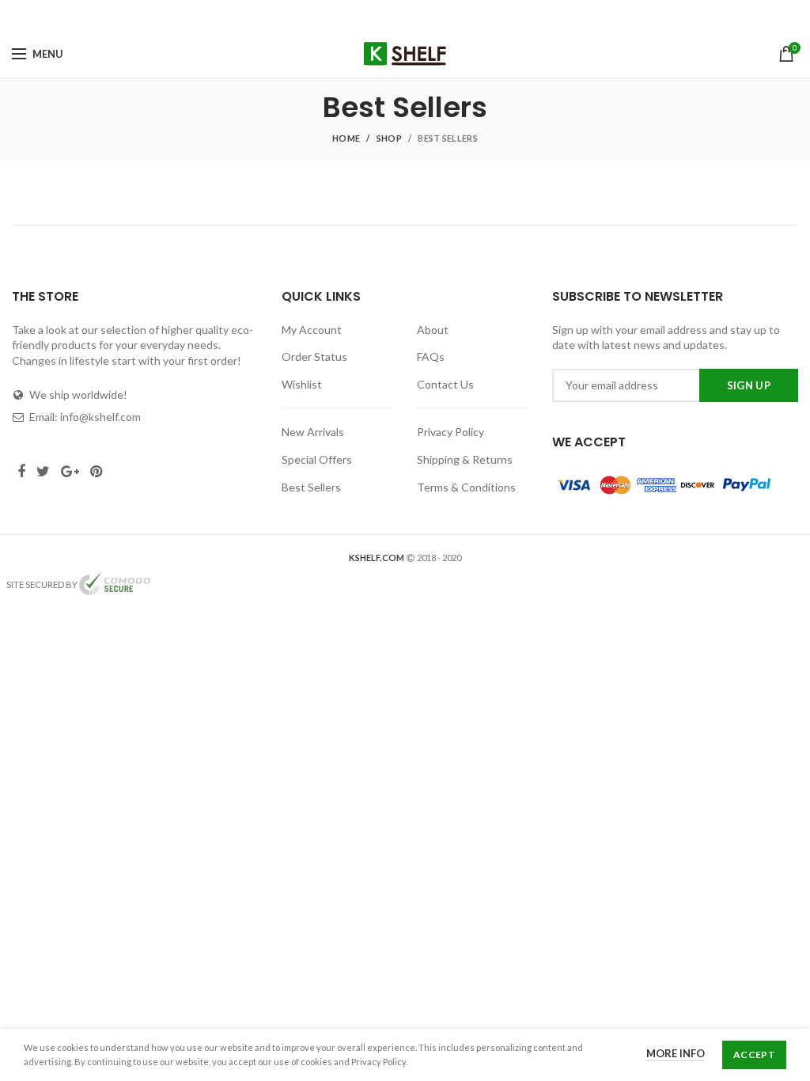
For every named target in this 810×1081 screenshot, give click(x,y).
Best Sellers (311, 487)
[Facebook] (371, 15)
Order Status (314, 356)
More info (675, 1053)
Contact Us (445, 384)
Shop (389, 138)
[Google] (414, 15)
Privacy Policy (450, 431)
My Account (312, 329)
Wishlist (302, 384)
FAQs (431, 356)
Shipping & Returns (465, 459)
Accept (754, 1054)
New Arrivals (313, 431)
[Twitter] (391, 15)
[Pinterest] (437, 15)
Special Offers (317, 459)
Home (346, 138)
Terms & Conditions (466, 487)
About (433, 329)
